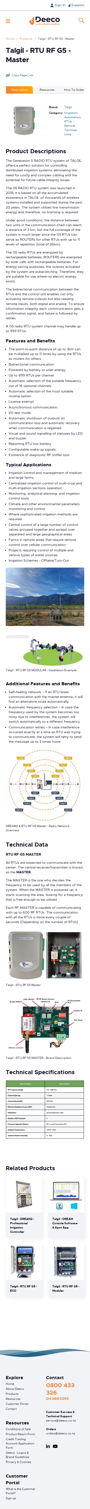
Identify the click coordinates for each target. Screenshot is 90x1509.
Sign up (11, 1498)
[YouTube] (55, 1446)
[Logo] (44, 21)
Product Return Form (20, 1434)
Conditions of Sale (18, 1429)
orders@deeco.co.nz (60, 1433)
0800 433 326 (60, 1389)
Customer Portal (17, 1404)
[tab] (19, 90)
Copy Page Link (22, 75)
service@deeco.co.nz (61, 1421)
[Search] (81, 21)
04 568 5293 (57, 1399)
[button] (8, 21)
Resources (13, 1399)
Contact (11, 1409)
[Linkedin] (48, 1446)
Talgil (68, 107)
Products (26, 39)
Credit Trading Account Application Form (20, 1443)
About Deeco (15, 1389)
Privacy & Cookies (18, 1462)
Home (10, 39)
